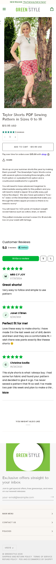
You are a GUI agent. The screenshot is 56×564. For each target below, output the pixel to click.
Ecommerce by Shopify (40, 559)
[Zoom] (9, 102)
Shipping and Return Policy (17, 556)
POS (21, 559)
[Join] (51, 497)
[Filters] (43, 258)
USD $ (8, 547)
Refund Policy (9, 559)
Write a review (20, 258)
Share (9, 160)
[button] (8, 132)
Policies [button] (6, 531)
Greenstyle (11, 554)
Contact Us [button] (9, 522)
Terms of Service (42, 556)
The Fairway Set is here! (34, 2)
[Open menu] (6, 9)
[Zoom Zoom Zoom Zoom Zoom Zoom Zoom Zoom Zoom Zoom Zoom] (28, 62)
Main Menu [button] (7, 513)
